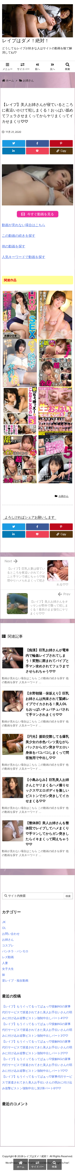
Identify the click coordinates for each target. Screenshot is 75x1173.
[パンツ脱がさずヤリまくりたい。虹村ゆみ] (20, 362)
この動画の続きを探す (18, 235)
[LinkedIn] (13, 151)
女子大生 (8, 968)
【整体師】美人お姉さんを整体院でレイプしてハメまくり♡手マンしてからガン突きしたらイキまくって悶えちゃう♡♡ (47, 833)
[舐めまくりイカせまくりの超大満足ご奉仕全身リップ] (55, 362)
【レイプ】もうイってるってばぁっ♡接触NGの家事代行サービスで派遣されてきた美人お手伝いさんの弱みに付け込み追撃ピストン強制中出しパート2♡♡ (37, 1047)
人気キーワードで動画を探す (23, 257)
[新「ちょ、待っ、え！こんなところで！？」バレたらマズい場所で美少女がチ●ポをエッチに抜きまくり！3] (20, 411)
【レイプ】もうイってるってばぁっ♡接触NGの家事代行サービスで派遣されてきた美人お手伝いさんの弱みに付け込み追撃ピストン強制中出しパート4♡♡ (37, 1012)
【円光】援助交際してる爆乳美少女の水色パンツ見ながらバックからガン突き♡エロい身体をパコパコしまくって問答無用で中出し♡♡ (47, 747)
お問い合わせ (11, 933)
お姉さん (28, 80)
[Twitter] (13, 143)
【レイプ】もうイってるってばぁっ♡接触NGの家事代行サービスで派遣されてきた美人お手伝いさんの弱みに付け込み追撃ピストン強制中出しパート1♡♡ (37, 1064)
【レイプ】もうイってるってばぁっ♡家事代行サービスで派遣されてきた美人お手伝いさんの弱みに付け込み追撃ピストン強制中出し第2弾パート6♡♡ (37, 1082)
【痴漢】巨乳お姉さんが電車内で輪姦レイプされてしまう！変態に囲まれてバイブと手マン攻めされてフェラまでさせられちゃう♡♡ (47, 660)
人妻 (5, 963)
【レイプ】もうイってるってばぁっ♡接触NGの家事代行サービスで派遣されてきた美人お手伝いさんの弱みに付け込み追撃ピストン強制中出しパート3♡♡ (37, 1029)
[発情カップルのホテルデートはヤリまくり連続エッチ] (55, 314)
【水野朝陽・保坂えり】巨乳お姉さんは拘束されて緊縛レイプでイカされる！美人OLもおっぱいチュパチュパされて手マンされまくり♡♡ (47, 704)
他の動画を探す (13, 246)
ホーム (10, 80)
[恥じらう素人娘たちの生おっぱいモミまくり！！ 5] (55, 411)
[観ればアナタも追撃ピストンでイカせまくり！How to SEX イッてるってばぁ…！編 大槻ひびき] (20, 314)
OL (4, 928)
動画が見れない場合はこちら (23, 225)
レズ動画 (8, 957)
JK (4, 922)
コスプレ (8, 945)
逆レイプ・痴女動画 (15, 980)
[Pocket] (37, 151)
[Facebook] (37, 143)
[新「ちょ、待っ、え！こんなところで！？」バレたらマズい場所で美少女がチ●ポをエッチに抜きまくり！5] (55, 459)
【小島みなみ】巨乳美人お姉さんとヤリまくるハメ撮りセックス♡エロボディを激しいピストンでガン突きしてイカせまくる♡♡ (47, 790)
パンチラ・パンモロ (15, 951)
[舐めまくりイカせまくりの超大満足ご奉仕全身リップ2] (20, 459)
